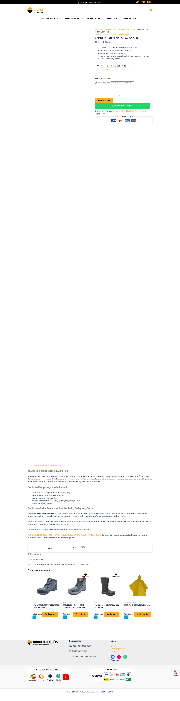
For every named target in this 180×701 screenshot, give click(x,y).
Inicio (96, 29)
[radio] (107, 66)
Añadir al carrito (104, 100)
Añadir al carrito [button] (142, 614)
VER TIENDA (146, 2)
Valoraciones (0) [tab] (59, 466)
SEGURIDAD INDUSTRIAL (72, 19)
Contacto (114, 651)
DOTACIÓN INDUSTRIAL (50, 19)
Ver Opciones (50, 614)
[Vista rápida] (34, 617)
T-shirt (103, 114)
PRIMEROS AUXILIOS (93, 19)
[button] (59, 19)
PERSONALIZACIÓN (129, 19)
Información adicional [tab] (47, 466)
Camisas (132, 29)
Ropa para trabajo (123, 29)
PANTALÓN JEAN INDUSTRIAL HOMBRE (87, 535)
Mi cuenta (114, 646)
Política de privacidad (118, 649)
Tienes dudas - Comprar (123, 106)
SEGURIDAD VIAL (111, 19)
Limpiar (107, 69)
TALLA (99, 65)
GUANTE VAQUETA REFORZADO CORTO (40, 535)
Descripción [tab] (36, 466)
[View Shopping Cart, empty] (137, 2)
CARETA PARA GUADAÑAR (64, 535)
